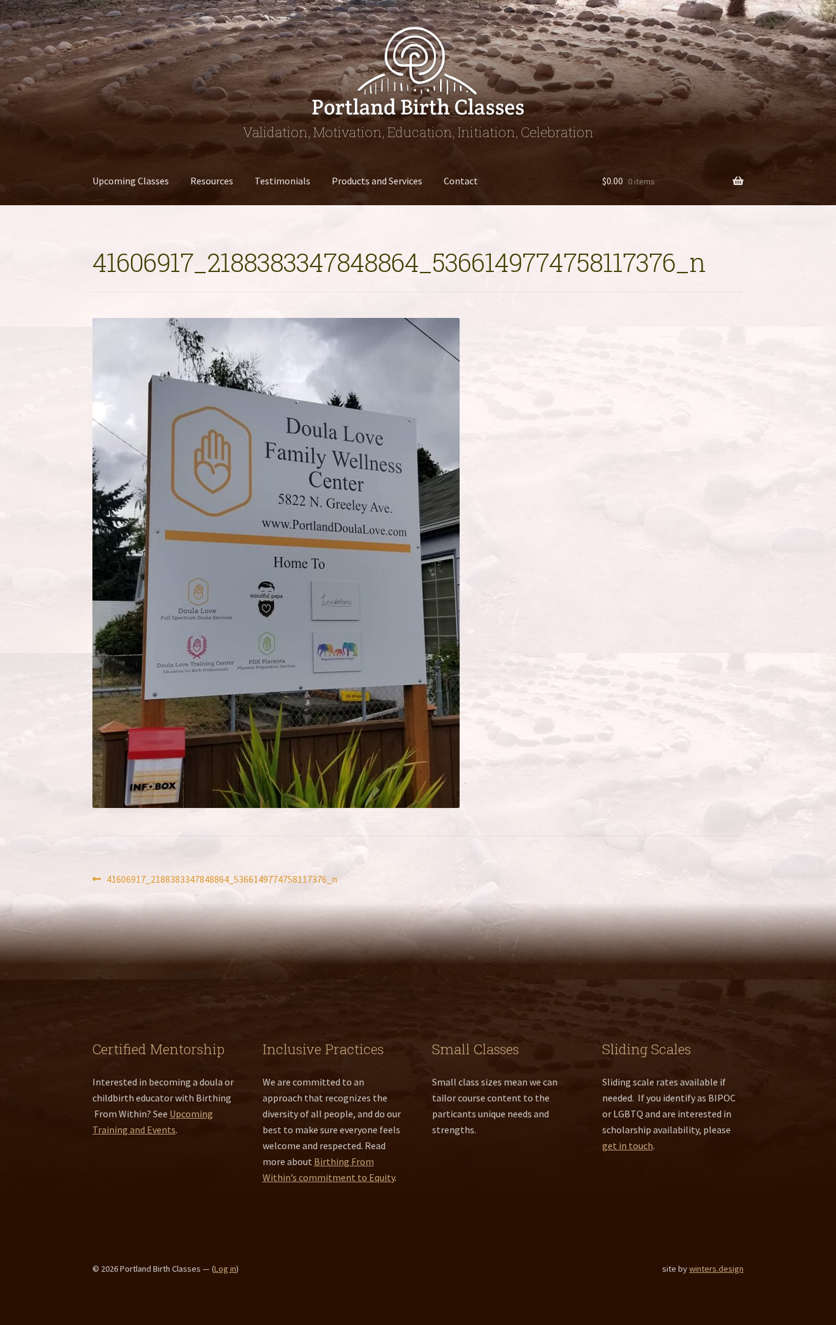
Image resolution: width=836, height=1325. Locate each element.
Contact (461, 181)
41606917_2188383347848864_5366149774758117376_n (221, 880)
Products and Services (377, 181)
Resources (211, 181)
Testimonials (282, 181)
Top (807, 1296)
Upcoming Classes (130, 181)
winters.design (716, 1268)
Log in (225, 1268)
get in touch (627, 1145)
